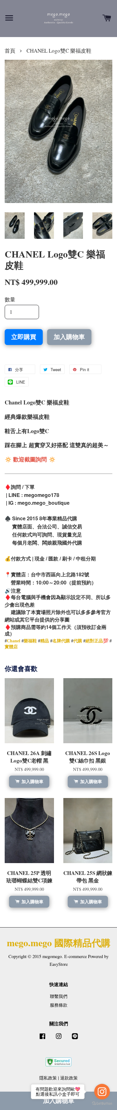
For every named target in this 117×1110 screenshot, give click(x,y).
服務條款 (58, 1005)
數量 (10, 299)
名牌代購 (61, 641)
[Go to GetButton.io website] (102, 1104)
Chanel (13, 641)
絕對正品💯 (96, 641)
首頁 (10, 50)
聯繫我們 (58, 996)
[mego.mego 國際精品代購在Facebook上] (42, 1039)
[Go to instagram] (102, 1091)
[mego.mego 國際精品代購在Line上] (75, 1039)
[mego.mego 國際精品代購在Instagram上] (58, 1039)
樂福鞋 (30, 641)
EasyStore (59, 964)
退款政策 (69, 1078)
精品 (44, 641)
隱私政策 (48, 1078)
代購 (77, 641)
